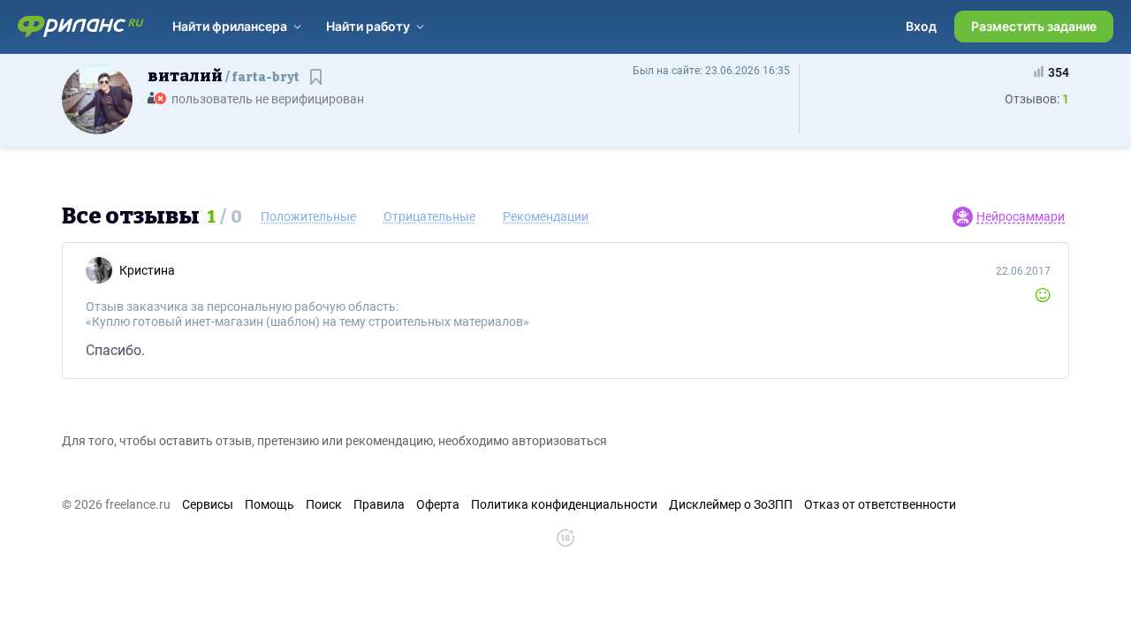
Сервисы (207, 504)
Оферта (437, 504)
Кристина (147, 270)
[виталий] (97, 98)
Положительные (308, 216)
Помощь (269, 504)
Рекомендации (545, 216)
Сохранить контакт (317, 85)
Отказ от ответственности (880, 504)
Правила (379, 504)
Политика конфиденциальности (564, 504)
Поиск (324, 504)
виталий (224, 76)
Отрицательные (429, 216)
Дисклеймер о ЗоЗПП (731, 504)
